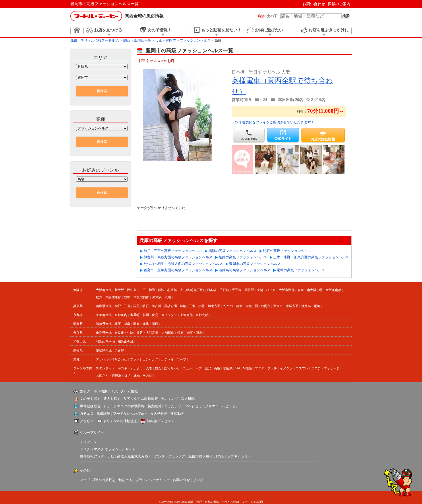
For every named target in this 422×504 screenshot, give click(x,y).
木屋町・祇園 (139, 315)
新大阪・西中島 (126, 290)
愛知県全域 (104, 350)
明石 (145, 306)
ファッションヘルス (144, 359)
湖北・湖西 (150, 323)
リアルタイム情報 (124, 391)
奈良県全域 (104, 332)
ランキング (169, 399)
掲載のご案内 (339, 4)
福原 (136, 306)
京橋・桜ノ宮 (266, 290)
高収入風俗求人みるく (134, 456)
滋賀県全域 (104, 323)
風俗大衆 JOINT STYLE (206, 456)
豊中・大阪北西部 (136, 297)
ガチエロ (87, 414)
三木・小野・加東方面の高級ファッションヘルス (311, 257)
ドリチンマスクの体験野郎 (124, 406)
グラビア (87, 421)
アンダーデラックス (169, 456)
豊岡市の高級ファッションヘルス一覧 (104, 4)
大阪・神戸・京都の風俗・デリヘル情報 (213, 501)
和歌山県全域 (105, 341)
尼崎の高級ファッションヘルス (301, 270)
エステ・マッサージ (325, 368)
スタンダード (105, 368)
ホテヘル (167, 359)
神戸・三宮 (122, 306)
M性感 (247, 368)
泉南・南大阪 (306, 290)
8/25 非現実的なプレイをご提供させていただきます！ (273, 122)
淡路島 (306, 306)
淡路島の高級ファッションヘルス (244, 270)
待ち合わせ (119, 359)
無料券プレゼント (160, 421)
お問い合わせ (314, 4)
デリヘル (102, 359)
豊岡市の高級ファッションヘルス (255, 264)
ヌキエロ (212, 406)
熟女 (158, 368)
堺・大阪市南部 (330, 290)
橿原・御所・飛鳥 (189, 332)
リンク (198, 480)
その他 (147, 375)
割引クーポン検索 (93, 391)
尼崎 (317, 306)
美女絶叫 (154, 406)
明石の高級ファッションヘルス (287, 251)
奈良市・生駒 (124, 332)
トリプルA (88, 442)
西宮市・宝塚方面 (286, 306)
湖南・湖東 (132, 323)
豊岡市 (265, 306)
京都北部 (201, 315)
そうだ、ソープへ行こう (183, 406)
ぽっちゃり (172, 368)
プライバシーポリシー (152, 480)
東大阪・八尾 (161, 297)
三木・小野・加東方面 (204, 306)
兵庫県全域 (104, 306)
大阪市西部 (287, 290)
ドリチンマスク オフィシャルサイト (108, 449)
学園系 (228, 368)
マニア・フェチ (266, 368)
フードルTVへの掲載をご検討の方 (106, 480)
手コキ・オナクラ (130, 368)
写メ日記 (188, 399)
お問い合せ (181, 480)
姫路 (183, 306)
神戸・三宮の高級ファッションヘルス (173, 251)
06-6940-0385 (249, 134)
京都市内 (121, 315)
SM (237, 368)
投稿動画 (177, 414)
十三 (143, 290)
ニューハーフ (192, 368)
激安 (208, 368)
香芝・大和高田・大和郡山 (155, 332)
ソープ (181, 359)
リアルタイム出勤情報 (140, 399)
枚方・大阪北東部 (108, 297)
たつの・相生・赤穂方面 (240, 306)
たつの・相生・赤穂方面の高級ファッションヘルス (183, 264)
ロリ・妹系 (132, 375)
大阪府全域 (104, 290)
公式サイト (283, 135)
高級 (217, 368)
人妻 (149, 368)
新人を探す (112, 399)
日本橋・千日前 (218, 290)
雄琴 (118, 323)
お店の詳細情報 (323, 135)
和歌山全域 (125, 341)
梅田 (152, 290)
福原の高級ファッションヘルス (232, 251)
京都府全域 (104, 315)
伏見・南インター (164, 315)
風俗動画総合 (90, 406)
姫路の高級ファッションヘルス (243, 257)
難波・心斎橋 (167, 290)
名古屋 (119, 350)
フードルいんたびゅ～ (130, 414)
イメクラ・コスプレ (294, 368)
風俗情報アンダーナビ (97, 456)
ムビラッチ (230, 406)
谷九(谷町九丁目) (192, 290)
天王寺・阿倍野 (243, 290)
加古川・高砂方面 (164, 306)
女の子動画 (159, 414)
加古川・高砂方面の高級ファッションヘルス (178, 257)
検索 (346, 16)
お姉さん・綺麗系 (108, 375)
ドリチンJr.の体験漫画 (120, 421)
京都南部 (186, 315)
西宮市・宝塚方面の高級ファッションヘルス (178, 270)
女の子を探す (90, 399)
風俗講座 (103, 414)
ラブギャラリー (239, 456)
